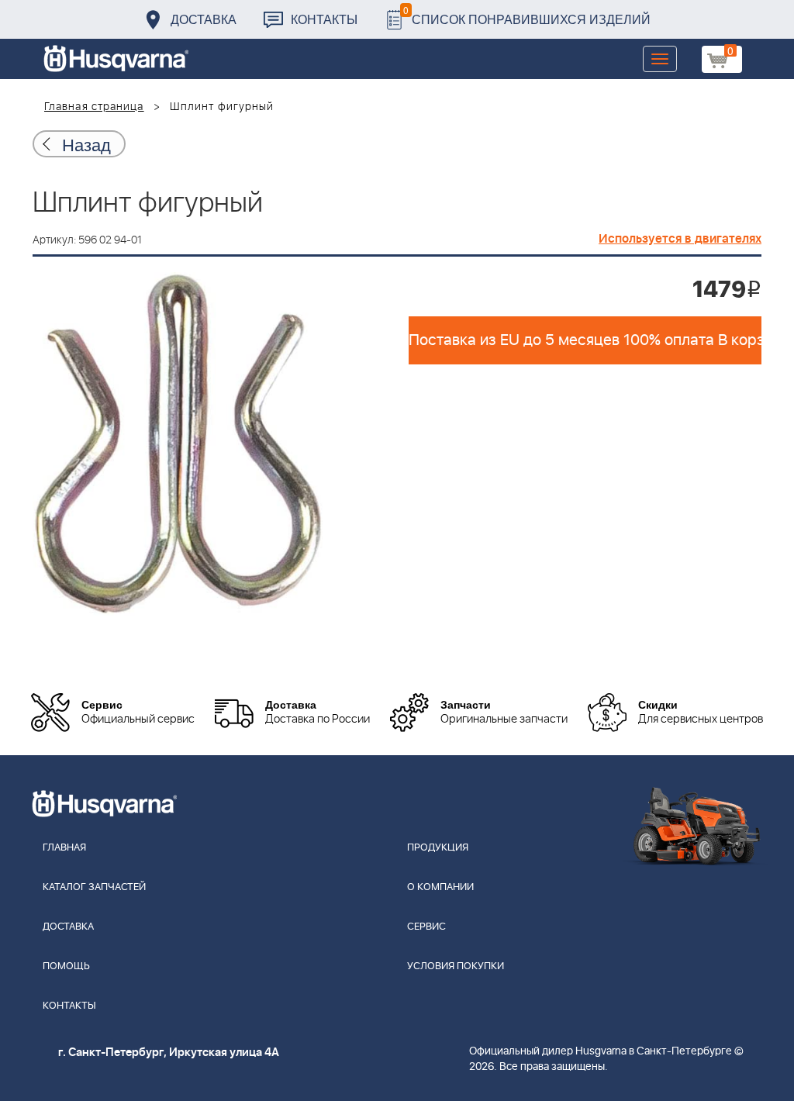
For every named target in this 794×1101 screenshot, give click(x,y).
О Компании (440, 887)
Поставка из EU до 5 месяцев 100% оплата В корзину (585, 340)
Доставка (203, 19)
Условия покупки (455, 966)
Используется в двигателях (680, 239)
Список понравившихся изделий (527, 15)
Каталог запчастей (94, 887)
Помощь (66, 966)
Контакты (324, 19)
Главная (64, 847)
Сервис (426, 927)
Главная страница (94, 107)
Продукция (437, 847)
